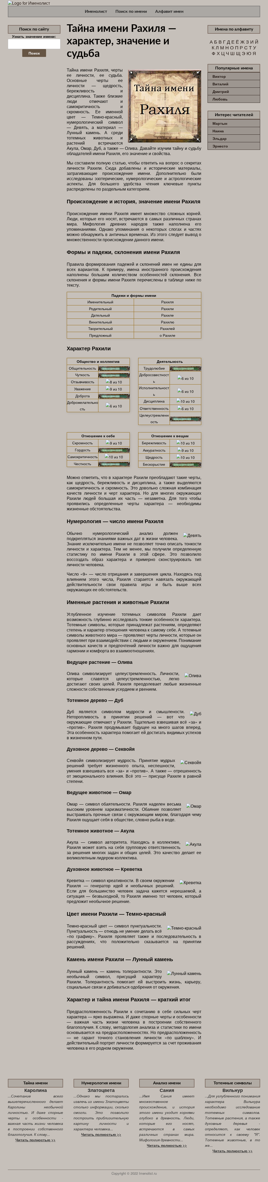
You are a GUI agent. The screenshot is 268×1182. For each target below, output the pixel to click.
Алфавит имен (169, 11)
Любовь (220, 99)
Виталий (220, 83)
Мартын (220, 123)
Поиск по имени (131, 11)
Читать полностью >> (35, 1139)
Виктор (219, 76)
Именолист (96, 11)
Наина (218, 130)
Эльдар (220, 138)
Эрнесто (220, 146)
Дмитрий (221, 91)
